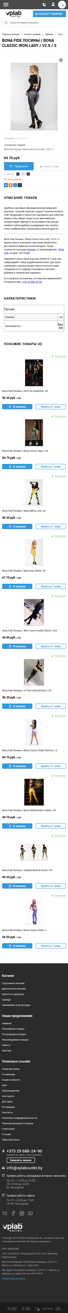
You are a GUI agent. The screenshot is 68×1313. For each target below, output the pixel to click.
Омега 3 (6, 1045)
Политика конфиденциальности (19, 1117)
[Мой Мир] (15, 185)
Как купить (8, 1096)
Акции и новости (11, 1079)
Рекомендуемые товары (15, 1039)
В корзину (19, 406)
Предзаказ (21, 166)
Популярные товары (13, 1028)
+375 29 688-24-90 (32, 281)
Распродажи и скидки (14, 1034)
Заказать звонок (21, 1160)
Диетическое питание (14, 988)
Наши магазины (11, 1068)
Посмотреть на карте (13, 1278)
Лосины (31, 249)
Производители (10, 1090)
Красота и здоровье (13, 994)
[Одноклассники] (11, 185)
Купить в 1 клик (51, 166)
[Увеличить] (34, 97)
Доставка (7, 1101)
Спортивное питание (13, 983)
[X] (20, 185)
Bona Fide (60, 326)
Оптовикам (8, 1107)
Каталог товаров (50, 14)
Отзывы (6, 1134)
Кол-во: (10, 174)
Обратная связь (11, 1139)
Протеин (6, 1050)
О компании (8, 1074)
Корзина (50, 1308)
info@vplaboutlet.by (24, 1167)
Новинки (7, 1023)
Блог (4, 1085)
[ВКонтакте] (6, 185)
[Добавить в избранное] (61, 60)
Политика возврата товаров (17, 1123)
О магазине (8, 1128)
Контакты (7, 1112)
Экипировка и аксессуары (16, 1005)
